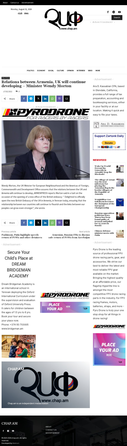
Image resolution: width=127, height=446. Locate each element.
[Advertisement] (105, 42)
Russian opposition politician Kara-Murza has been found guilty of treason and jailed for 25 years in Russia (104, 219)
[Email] (67, 99)
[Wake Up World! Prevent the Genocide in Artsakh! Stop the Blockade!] (120, 169)
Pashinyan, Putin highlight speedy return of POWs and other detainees (22, 236)
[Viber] (59, 99)
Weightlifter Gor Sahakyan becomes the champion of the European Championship (104, 203)
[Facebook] (108, 12)
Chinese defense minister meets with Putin (104, 233)
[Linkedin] (45, 99)
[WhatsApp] (52, 99)
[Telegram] (114, 12)
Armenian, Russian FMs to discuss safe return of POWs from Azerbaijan (69, 236)
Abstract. (16, 443)
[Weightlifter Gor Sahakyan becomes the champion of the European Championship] (120, 202)
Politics (5, 78)
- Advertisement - (12, 244)
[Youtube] (119, 12)
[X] (38, 99)
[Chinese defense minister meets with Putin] (120, 234)
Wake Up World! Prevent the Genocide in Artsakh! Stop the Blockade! (103, 170)
